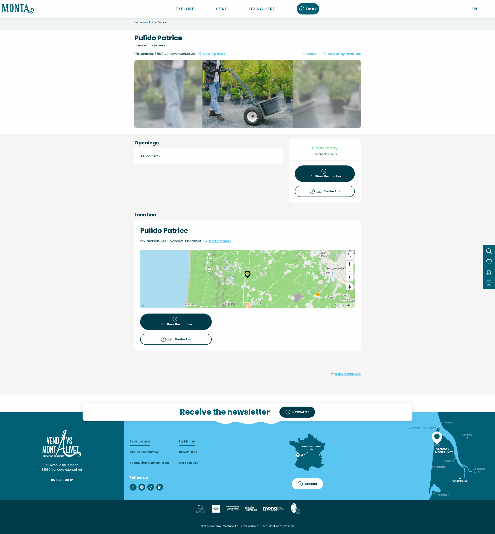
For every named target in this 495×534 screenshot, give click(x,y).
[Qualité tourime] (200, 508)
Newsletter (300, 412)
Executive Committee (149, 462)
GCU (262, 526)
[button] (475, 9)
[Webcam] (489, 283)
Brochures (188, 452)
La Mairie (187, 441)
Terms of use (248, 526)
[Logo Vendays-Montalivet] (62, 443)
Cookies (274, 526)
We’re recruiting (145, 452)
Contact (311, 484)
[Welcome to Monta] (18, 9)
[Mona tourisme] (274, 508)
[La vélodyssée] (251, 508)
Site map (288, 526)
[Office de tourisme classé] (216, 508)
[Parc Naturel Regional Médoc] (295, 508)
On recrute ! (190, 462)
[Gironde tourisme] (232, 508)
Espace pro (140, 441)
